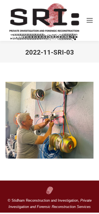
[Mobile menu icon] (90, 20)
